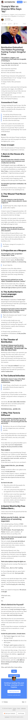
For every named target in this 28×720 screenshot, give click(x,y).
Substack (7, 717)
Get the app (21, 713)
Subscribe (19, 2)
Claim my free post (14, 691)
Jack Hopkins (7, 19)
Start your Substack (10, 713)
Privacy (14, 708)
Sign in (25, 2)
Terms (18, 708)
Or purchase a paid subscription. (14, 695)
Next (23, 702)
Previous (6, 702)
